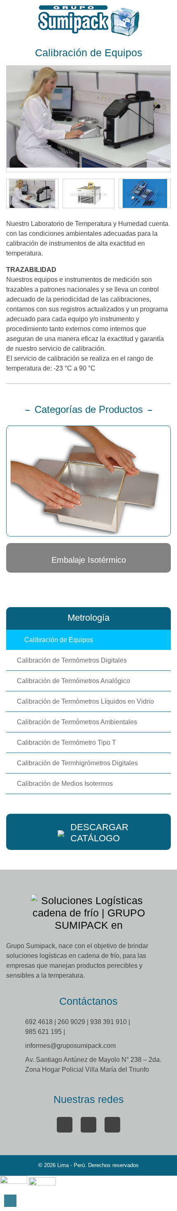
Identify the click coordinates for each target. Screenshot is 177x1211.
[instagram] (112, 1125)
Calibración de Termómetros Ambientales (77, 721)
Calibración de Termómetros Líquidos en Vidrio (85, 701)
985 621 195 (44, 1031)
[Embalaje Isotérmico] (88, 481)
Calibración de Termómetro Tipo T (66, 742)
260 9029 (72, 1021)
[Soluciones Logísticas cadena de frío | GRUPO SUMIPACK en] (88, 20)
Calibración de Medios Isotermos (65, 783)
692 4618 (39, 1021)
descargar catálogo (99, 832)
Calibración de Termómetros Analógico (73, 680)
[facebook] (64, 1125)
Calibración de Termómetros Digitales (72, 660)
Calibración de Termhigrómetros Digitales (77, 763)
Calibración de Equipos (58, 639)
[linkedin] (88, 1125)
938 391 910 (109, 1021)
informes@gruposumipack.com (70, 1045)
